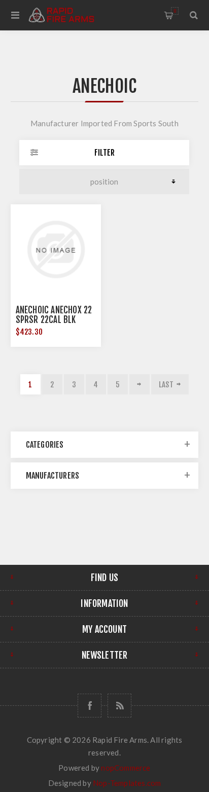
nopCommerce (125, 767)
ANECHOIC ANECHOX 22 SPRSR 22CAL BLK (54, 315)
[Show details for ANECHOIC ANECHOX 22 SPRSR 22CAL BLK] (56, 249)
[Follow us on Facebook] (89, 705)
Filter (104, 153)
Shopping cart (174, 11)
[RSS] (119, 705)
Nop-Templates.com (127, 782)
